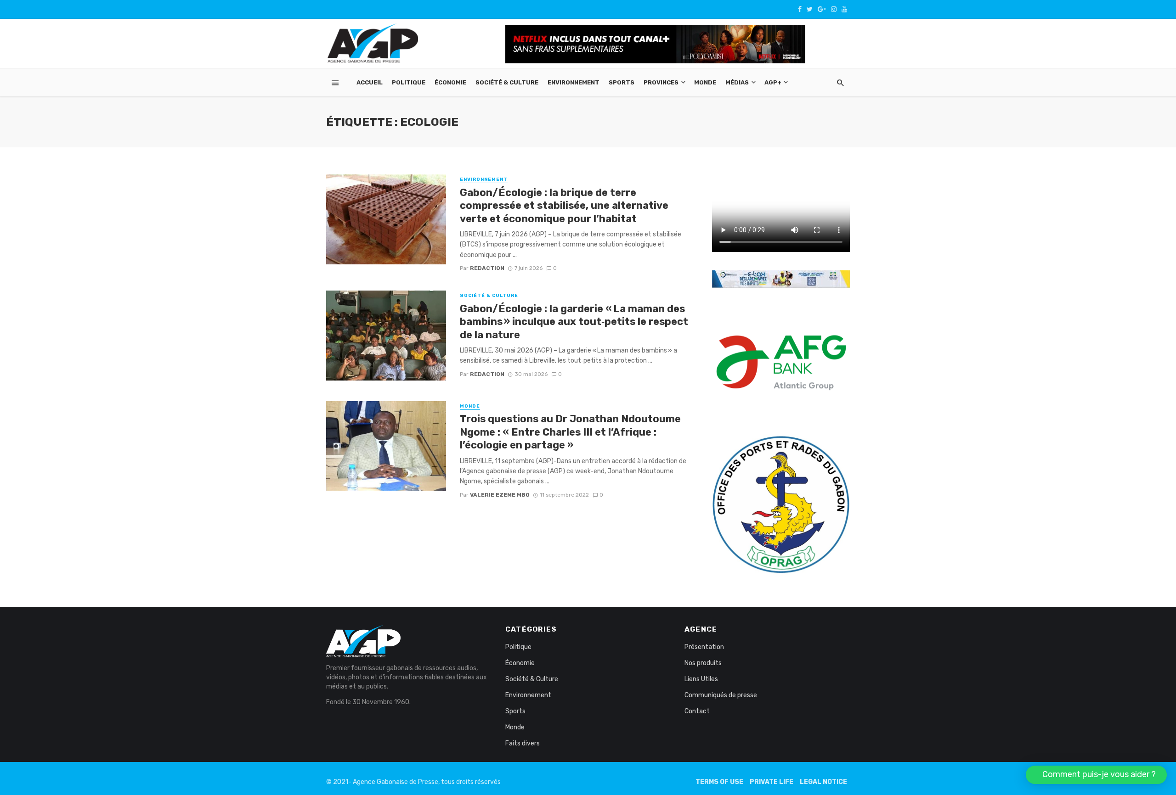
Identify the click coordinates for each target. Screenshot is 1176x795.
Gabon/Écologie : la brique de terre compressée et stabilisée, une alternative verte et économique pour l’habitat (564, 205)
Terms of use (719, 782)
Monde (705, 82)
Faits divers (522, 743)
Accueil (369, 82)
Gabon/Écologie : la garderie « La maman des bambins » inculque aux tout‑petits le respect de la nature (574, 322)
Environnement (573, 82)
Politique (408, 82)
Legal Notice (823, 782)
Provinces (661, 82)
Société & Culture (506, 82)
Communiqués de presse (720, 695)
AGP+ (772, 82)
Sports (621, 82)
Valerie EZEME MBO (500, 495)
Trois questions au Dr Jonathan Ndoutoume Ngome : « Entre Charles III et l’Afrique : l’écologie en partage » (570, 432)
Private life (771, 782)
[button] (1096, 775)
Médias (737, 82)
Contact (697, 711)
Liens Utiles (701, 679)
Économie (450, 82)
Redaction (487, 268)
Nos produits (703, 663)
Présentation (704, 647)
